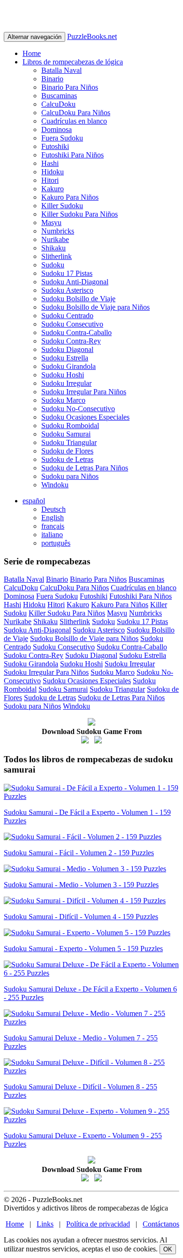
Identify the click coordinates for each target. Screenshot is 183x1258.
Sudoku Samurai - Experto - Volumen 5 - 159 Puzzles (83, 949)
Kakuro (52, 189)
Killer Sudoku (62, 206)
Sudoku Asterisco (67, 290)
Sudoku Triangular (69, 442)
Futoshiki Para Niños (72, 155)
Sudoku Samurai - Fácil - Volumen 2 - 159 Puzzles (79, 853)
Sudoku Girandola (68, 366)
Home (32, 53)
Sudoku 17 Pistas (66, 273)
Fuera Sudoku (62, 138)
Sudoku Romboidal (70, 426)
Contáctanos (161, 1224)
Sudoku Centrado (67, 316)
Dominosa (56, 129)
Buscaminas (59, 96)
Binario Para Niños (69, 87)
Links (45, 1224)
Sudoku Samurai (66, 434)
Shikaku (53, 248)
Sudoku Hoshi (62, 375)
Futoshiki (55, 146)
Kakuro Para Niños (70, 197)
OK (167, 1249)
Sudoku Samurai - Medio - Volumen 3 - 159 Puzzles (81, 885)
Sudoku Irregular (66, 383)
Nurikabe (55, 239)
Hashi (50, 163)
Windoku (55, 485)
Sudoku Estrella (64, 358)
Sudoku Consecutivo (72, 324)
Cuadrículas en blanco (74, 121)
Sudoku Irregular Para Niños (83, 392)
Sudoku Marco (63, 400)
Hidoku (52, 172)
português (55, 543)
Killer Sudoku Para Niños (79, 214)
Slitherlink (56, 256)
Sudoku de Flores (67, 451)
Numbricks (57, 231)
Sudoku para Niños (70, 476)
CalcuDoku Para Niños (75, 113)
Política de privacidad (98, 1224)
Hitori (50, 180)
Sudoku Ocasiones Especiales (85, 417)
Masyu (51, 223)
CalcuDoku (58, 104)
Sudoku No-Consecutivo (78, 409)
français (52, 526)
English (52, 518)
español (34, 501)
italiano (52, 535)
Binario (52, 79)
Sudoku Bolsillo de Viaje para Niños (95, 307)
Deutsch (53, 509)
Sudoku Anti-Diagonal (74, 282)
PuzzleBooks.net (92, 36)
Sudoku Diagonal (67, 349)
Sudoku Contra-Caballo (76, 332)
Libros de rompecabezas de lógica (73, 62)
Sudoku (52, 265)
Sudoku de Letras (67, 459)
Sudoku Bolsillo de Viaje (78, 299)
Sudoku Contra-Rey (71, 341)
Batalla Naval (61, 70)
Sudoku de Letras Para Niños (84, 468)
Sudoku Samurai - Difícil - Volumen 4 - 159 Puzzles (81, 917)
